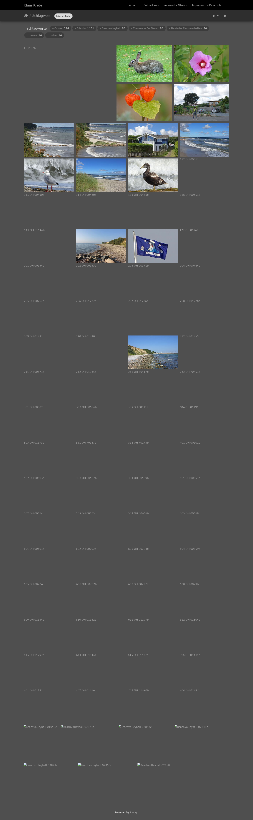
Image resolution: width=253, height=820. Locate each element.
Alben (133, 5)
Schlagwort (41, 15)
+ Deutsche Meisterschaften (188, 28)
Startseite (26, 15)
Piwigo (134, 812)
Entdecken (150, 5)
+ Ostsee (60, 28)
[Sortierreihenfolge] (215, 16)
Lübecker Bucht (63, 16)
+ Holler (54, 35)
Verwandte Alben (174, 5)
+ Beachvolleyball (112, 28)
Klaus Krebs (33, 5)
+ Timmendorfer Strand (147, 28)
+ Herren (34, 35)
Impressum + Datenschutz (208, 5)
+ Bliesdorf (84, 28)
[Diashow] (225, 16)
